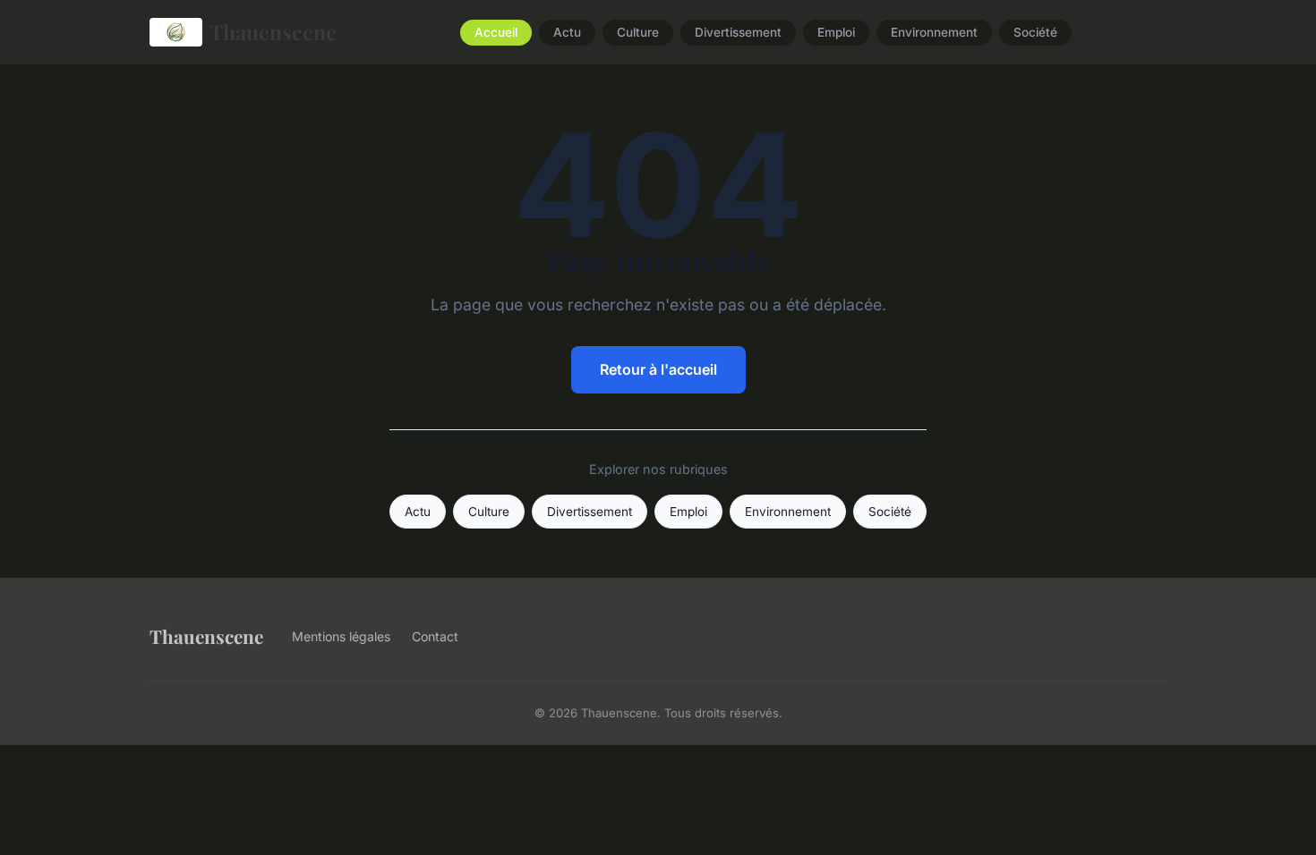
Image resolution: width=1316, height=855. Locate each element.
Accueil (495, 32)
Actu (567, 32)
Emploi (836, 32)
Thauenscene (273, 32)
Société (1035, 32)
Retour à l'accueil (658, 369)
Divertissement (738, 32)
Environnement (934, 32)
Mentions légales (341, 636)
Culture (638, 32)
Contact (435, 636)
